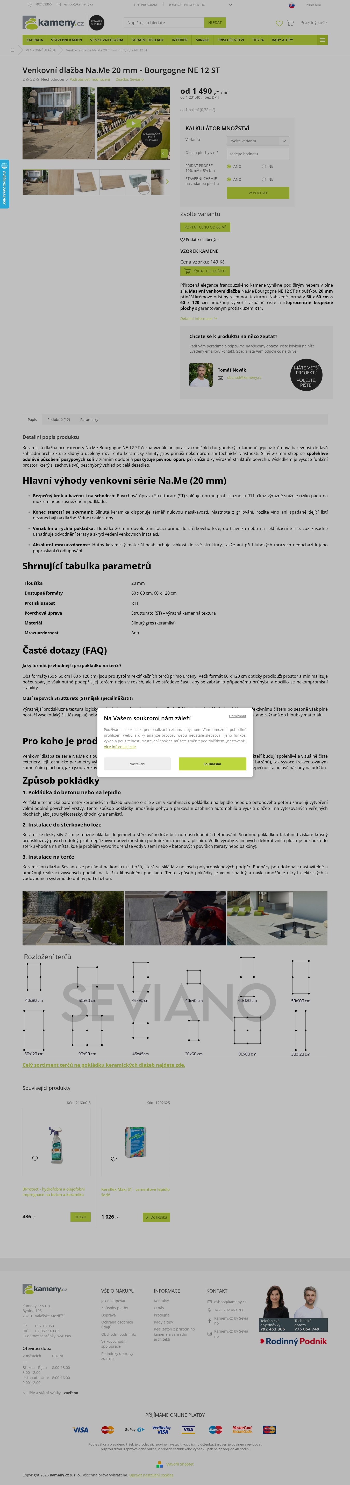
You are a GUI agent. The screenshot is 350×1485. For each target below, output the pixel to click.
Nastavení (137, 764)
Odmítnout (237, 715)
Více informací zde (120, 746)
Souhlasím (212, 764)
